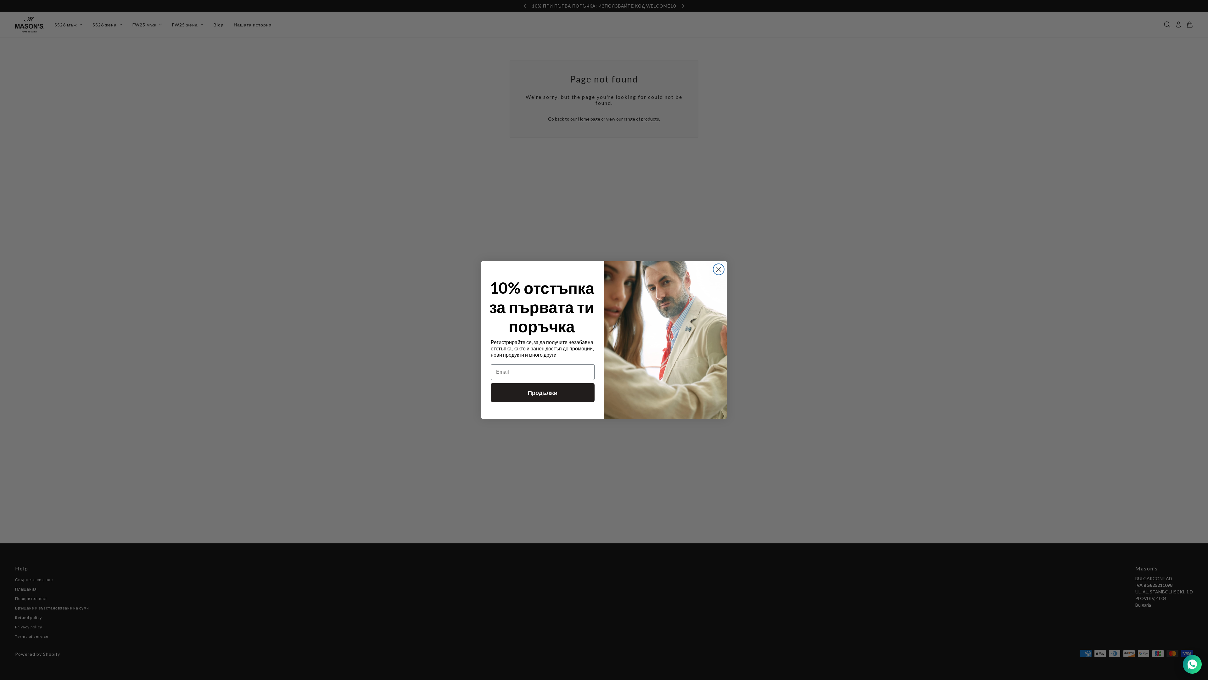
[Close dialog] (718, 269)
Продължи (542, 392)
